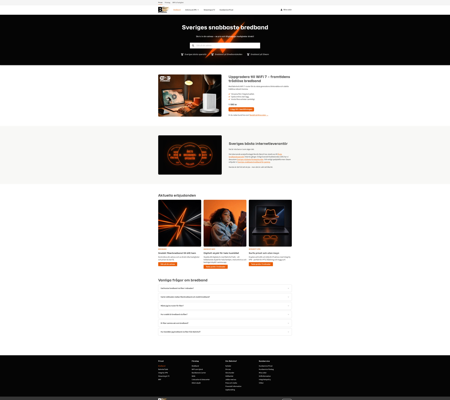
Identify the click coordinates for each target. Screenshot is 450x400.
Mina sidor (262, 373)
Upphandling (230, 390)
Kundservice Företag (266, 369)
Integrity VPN (163, 373)
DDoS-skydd (196, 383)
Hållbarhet (229, 376)
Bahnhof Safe (163, 369)
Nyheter (228, 366)
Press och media (231, 383)
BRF (159, 379)
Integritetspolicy (265, 379)
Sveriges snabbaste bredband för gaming (254, 162)
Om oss (228, 369)
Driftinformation (265, 376)
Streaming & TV (209, 10)
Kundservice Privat (226, 10)
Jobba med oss (230, 379)
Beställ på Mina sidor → (259, 115)
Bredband (177, 10)
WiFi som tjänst (197, 369)
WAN (193, 376)
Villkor (261, 383)
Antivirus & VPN (191, 10)
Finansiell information (233, 386)
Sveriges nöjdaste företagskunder (250, 159)
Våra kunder (229, 373)
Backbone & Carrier (199, 373)
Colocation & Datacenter (201, 379)
